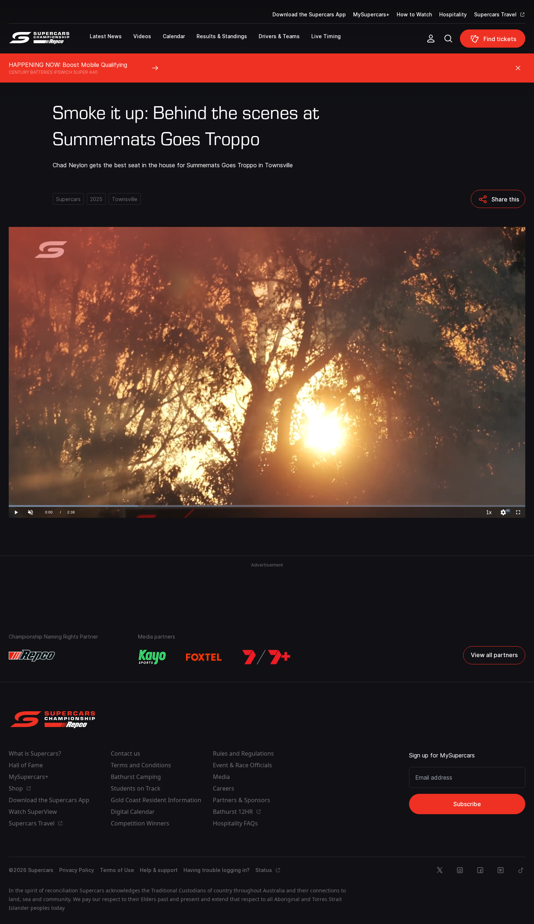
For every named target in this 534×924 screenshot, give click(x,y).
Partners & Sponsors (241, 800)
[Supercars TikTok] (521, 870)
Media (221, 777)
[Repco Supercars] (49, 41)
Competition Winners (140, 823)
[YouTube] (500, 870)
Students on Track (136, 788)
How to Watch (414, 14)
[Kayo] (152, 657)
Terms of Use (117, 870)
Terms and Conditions (141, 765)
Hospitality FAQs (235, 823)
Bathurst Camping (136, 777)
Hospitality (453, 14)
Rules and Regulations (243, 753)
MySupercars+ (371, 14)
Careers (223, 788)
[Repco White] (32, 655)
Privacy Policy (76, 870)
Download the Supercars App (309, 14)
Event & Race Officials (242, 765)
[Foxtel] (204, 657)
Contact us (125, 753)
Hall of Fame (26, 765)
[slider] (267, 506)
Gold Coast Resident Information (156, 800)
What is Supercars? (35, 753)
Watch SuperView (33, 812)
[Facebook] (480, 870)
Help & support (159, 870)
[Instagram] (460, 870)
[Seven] (266, 657)
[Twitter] (439, 870)
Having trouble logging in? (216, 870)
